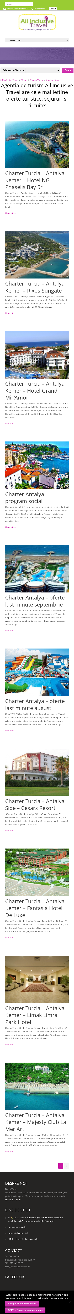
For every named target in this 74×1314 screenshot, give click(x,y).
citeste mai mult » (13, 1199)
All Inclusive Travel (9, 80)
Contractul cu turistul (18, 1233)
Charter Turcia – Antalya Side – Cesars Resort (35, 804)
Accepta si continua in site (22, 1303)
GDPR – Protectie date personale (23, 1239)
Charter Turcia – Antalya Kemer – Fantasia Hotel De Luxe (35, 908)
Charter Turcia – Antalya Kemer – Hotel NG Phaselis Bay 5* (35, 180)
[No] (69, 1302)
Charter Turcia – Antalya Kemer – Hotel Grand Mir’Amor (35, 390)
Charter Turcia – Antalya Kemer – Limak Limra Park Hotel (35, 1015)
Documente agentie (17, 1227)
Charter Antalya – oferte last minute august (35, 704)
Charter (24, 80)
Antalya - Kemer (53, 80)
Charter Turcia (36, 80)
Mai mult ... (10, 213)
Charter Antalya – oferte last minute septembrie (35, 601)
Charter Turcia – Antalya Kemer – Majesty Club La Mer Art (35, 1122)
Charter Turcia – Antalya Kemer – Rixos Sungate (35, 287)
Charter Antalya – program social (26, 498)
